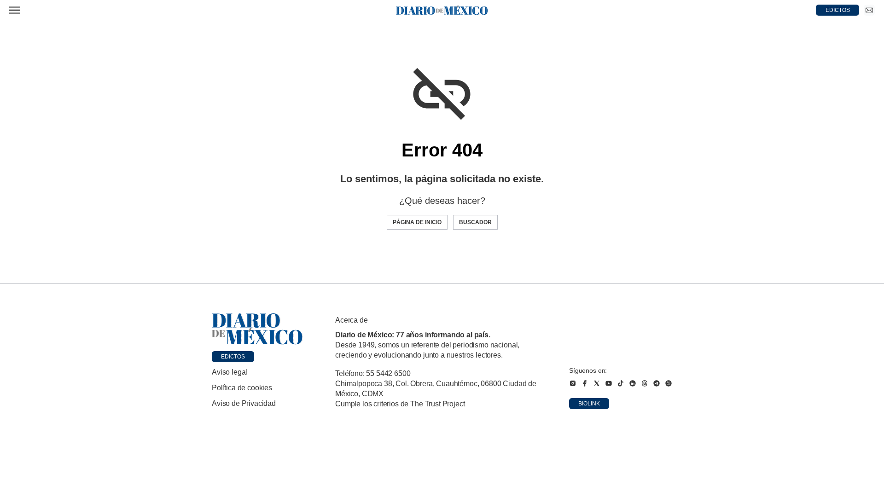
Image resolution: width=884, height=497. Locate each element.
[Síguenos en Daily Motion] (668, 383)
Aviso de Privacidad (244, 403)
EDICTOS (838, 10)
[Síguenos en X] (596, 383)
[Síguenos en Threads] (644, 383)
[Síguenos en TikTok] (620, 383)
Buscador (475, 222)
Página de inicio (417, 222)
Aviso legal (229, 372)
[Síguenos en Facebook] (584, 383)
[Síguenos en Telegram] (656, 383)
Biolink (589, 403)
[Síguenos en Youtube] (608, 383)
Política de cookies (242, 388)
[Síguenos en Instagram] (572, 383)
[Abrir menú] (14, 10)
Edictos (233, 356)
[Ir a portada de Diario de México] (257, 329)
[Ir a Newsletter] (869, 10)
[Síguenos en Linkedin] (632, 383)
